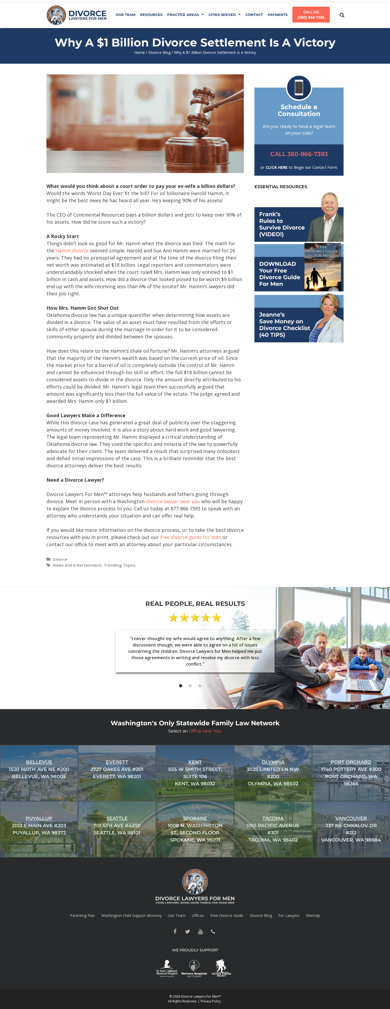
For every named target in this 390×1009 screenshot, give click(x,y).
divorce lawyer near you (173, 501)
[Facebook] (175, 931)
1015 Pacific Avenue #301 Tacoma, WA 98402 (273, 829)
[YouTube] (200, 931)
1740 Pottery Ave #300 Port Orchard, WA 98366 (351, 773)
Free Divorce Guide (226, 915)
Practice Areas (183, 14)
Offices (198, 915)
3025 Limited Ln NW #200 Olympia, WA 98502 (273, 773)
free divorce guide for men (190, 537)
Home (139, 52)
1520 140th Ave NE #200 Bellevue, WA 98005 (39, 769)
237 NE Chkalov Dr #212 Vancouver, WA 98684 (351, 829)
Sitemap (313, 915)
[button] (341, 15)
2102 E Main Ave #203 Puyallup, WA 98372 (39, 826)
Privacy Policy (211, 1001)
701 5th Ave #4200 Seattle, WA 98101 (117, 826)
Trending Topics (120, 565)
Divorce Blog (159, 52)
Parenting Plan (82, 915)
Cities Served (222, 14)
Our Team (125, 14)
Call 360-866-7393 (299, 154)
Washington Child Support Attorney (131, 915)
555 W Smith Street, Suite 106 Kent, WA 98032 (195, 773)
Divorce (60, 559)
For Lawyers (289, 915)
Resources (151, 14)
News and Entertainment (77, 565)
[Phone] (213, 931)
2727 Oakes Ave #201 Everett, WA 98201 (117, 769)
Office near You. (205, 731)
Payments (278, 14)
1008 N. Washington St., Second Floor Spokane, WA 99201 (195, 829)
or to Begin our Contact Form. (299, 167)
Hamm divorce (72, 250)
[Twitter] (187, 931)
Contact (254, 14)
